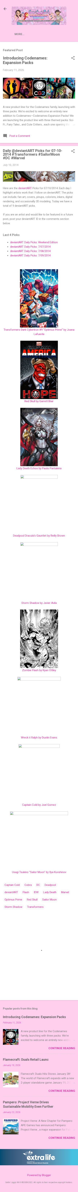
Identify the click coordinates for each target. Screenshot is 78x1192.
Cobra (28, 885)
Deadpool (50, 885)
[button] (73, 58)
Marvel (65, 892)
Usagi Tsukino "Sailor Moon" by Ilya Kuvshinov (39, 872)
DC (38, 885)
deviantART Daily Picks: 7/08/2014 (30, 251)
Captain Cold (12, 885)
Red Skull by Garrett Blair (39, 401)
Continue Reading (61, 1048)
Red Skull (32, 899)
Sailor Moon (49, 899)
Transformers (35, 907)
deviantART (25, 188)
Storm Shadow (13, 907)
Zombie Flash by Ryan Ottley (39, 670)
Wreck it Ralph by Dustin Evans (39, 737)
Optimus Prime (13, 899)
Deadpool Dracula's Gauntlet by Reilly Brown (39, 535)
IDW (36, 892)
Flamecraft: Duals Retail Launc (26, 1059)
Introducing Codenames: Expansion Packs (25, 60)
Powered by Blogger (39, 1175)
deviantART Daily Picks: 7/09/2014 (30, 255)
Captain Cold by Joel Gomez (39, 804)
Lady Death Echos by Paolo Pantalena (39, 468)
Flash (26, 892)
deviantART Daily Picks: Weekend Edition (34, 242)
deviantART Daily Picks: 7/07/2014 (30, 246)
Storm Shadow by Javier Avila (39, 603)
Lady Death (49, 892)
